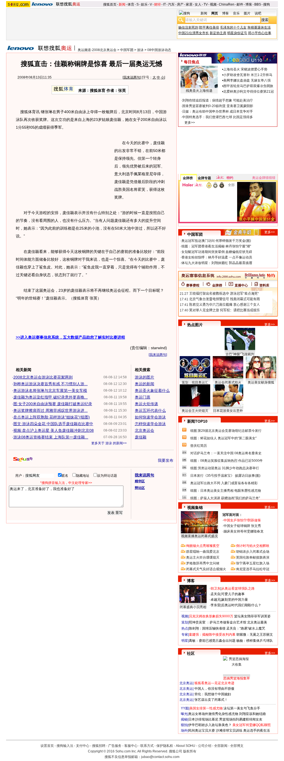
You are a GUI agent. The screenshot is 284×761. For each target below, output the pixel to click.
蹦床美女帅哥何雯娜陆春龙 (243, 531)
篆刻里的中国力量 (234, 600)
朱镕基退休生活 (259, 27)
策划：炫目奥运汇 (195, 382)
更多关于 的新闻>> (109, 443)
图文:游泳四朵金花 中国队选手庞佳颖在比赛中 (53, 424)
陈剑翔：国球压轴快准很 (207, 628)
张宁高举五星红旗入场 (252, 563)
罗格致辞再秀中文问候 (202, 563)
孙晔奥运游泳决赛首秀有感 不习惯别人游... (50, 384)
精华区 (140, 481)
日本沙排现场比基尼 (203, 719)
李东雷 (215, 605)
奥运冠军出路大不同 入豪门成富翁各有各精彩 (224, 483)
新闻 (122, 4)
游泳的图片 (144, 377)
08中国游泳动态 (159, 50)
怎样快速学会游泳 (150, 424)
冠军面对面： (232, 515)
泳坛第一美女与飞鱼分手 (242, 708)
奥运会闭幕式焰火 (228, 382)
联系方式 (147, 746)
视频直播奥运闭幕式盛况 (199, 536)
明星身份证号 (237, 33)
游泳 (140, 50)
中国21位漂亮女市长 (193, 33)
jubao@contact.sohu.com (160, 757)
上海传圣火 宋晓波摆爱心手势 (245, 69)
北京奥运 (186, 683)
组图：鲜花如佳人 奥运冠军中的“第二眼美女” (223, 438)
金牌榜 (188, 178)
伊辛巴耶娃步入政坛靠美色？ (210, 725)
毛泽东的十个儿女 (233, 27)
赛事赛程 (192, 285)
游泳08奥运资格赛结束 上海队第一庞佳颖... (50, 437)
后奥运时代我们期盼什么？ (241, 605)
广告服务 (114, 746)
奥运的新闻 (144, 384)
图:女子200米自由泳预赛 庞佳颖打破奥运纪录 (52, 404)
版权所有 (189, 751)
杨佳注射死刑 (188, 27)
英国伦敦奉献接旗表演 (252, 557)
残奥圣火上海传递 (199, 91)
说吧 (258, 13)
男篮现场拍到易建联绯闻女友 (240, 719)
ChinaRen (226, 4)
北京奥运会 (144, 430)
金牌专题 (204, 178)
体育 (131, 4)
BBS (257, 4)
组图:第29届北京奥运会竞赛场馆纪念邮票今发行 (226, 431)
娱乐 (144, 4)
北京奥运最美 (257, 622)
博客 (248, 4)
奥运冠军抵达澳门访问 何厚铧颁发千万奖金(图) (216, 241)
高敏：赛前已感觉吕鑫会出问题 (212, 641)
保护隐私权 (164, 746)
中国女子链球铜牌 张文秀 (242, 526)
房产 (180, 4)
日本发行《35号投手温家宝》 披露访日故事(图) (225, 476)
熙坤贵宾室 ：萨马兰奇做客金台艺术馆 (217, 622)
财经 (157, 4)
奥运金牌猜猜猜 (263, 178)
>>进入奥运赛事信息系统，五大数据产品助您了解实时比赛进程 (70, 337)
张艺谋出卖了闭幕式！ (211, 700)
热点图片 (195, 325)
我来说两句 (131, 77)
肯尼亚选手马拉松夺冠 (252, 569)
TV (206, 4)
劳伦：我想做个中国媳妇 (212, 694)
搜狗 (266, 4)
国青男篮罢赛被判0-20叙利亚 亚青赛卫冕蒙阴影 (217, 106)
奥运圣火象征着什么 (152, 390)
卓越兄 (215, 600)
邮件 (240, 4)
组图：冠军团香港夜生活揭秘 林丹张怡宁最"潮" (216, 246)
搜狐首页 (109, 4)
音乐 (236, 13)
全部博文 (237, 746)
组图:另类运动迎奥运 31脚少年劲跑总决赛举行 (224, 468)
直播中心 (241, 285)
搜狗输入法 (65, 746)
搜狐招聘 (98, 746)
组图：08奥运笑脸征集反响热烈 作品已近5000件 (226, 461)
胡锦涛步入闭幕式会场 (252, 552)
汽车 (171, 4)
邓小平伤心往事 (259, 33)
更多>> (189, 123)
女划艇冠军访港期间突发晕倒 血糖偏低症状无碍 (216, 252)
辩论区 (140, 488)
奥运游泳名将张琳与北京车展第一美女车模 (50, 390)
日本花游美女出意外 (228, 411)
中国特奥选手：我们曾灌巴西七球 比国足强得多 (217, 117)
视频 (213, 4)
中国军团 (126, 50)
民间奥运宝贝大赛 (201, 730)
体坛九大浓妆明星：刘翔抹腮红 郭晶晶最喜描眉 (216, 263)
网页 (214, 13)
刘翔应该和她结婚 (252, 714)
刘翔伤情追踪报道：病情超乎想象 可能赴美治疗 (217, 100)
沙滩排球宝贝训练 (229, 730)
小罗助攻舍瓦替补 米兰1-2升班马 (247, 75)
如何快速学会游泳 (150, 417)
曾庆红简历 (198, 446)
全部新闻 (220, 746)
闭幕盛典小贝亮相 (193, 607)
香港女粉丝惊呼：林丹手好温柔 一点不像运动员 (216, 257)
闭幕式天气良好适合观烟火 (206, 569)
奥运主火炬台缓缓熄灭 (202, 557)
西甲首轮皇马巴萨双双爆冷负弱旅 (248, 86)
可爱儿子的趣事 (233, 594)
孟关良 (215, 594)
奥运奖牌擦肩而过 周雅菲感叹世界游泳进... (50, 410)
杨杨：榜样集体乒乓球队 (254, 641)
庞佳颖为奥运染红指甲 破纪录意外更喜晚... (50, 397)
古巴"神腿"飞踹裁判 (239, 354)
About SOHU (185, 746)
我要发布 (165, 460)
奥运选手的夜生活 (256, 730)
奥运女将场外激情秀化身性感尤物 (213, 714)
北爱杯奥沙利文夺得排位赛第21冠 (248, 91)
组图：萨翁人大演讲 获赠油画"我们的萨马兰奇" (225, 498)
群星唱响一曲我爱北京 (202, 552)
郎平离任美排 (209, 27)
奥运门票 (142, 397)
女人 (198, 4)
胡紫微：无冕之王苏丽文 (254, 634)
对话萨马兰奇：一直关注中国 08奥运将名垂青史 (226, 453)
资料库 (264, 285)
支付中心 (82, 746)
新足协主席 (218, 33)
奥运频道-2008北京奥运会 (97, 50)
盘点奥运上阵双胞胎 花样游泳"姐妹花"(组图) (51, 417)
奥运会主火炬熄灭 (195, 411)
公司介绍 (204, 746)
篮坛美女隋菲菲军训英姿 (252, 616)
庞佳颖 (140, 437)
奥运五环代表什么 (150, 410)
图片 (247, 13)
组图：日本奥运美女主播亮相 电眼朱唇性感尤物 (225, 491)
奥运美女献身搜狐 (261, 382)
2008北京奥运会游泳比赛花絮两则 (43, 377)
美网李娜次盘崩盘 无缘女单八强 (247, 80)
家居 (189, 4)
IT (164, 4)
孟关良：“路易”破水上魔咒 (245, 628)
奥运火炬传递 (146, 404)
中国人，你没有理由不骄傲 (214, 689)
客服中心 (131, 746)
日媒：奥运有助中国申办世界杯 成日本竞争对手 (217, 111)
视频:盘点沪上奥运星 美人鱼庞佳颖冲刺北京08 (53, 430)
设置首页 (47, 746)
